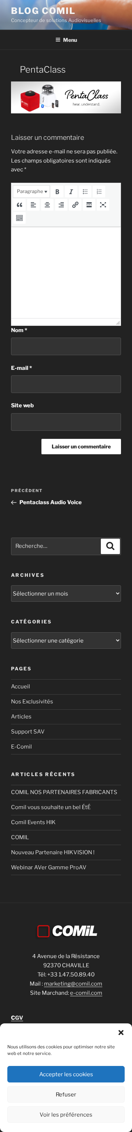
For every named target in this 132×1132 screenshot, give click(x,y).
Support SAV (28, 731)
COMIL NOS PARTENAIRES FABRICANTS (64, 792)
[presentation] (31, 191)
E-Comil (21, 746)
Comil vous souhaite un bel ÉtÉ (51, 807)
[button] (121, 1032)
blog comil (43, 11)
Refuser (66, 1094)
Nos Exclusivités (32, 701)
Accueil (20, 686)
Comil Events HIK (33, 822)
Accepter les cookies (66, 1074)
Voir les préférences (66, 1114)
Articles (21, 716)
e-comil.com (86, 993)
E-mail (21, 368)
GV (17, 1018)
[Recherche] (110, 546)
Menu (70, 40)
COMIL (20, 837)
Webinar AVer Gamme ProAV (49, 867)
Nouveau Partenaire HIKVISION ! (53, 852)
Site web (22, 405)
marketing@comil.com (73, 983)
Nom (19, 330)
